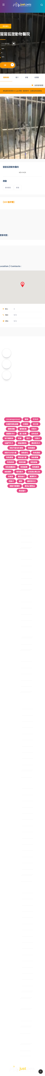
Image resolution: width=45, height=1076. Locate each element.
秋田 (10, 750)
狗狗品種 (7, 696)
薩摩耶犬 (33, 476)
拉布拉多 (34, 434)
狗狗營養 (34, 457)
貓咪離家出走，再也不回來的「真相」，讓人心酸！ (22, 385)
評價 (26, 77)
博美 (26, 419)
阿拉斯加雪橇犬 (15, 866)
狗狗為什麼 (22, 457)
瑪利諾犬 (19, 472)
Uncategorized (13, 419)
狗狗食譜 (10, 684)
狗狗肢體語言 (10, 467)
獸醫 (17, 188)
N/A (3, 48)
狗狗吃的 (7, 654)
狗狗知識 (22, 462)
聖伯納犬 (21, 476)
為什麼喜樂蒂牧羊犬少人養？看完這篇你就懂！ (28, 363)
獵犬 (10, 743)
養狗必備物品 (30, 486)
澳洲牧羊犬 (35, 443)
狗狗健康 (31, 448)
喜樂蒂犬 (12, 792)
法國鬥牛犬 (9, 443)
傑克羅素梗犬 (14, 896)
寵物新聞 (23, 429)
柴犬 (28, 438)
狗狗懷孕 (10, 605)
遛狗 (8, 1042)
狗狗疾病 (10, 462)
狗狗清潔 (9, 457)
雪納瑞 (11, 983)
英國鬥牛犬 (13, 971)
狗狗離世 (10, 648)
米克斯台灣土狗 (34, 472)
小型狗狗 (10, 885)
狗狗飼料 (8, 472)
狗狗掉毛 (10, 563)
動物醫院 (6, 26)
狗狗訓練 (24, 467)
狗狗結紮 (34, 462)
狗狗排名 (24, 453)
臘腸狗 (11, 964)
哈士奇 (35, 424)
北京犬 (11, 902)
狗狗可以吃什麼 (10, 453)
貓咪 (20, 481)
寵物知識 (5, 517)
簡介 (17, 77)
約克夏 (11, 958)
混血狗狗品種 (12, 995)
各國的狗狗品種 (12, 424)
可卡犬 (35, 419)
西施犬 (11, 481)
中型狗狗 (10, 701)
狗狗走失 (10, 575)
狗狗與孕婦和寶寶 (11, 1030)
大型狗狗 (10, 781)
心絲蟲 (11, 635)
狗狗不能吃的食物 (16, 448)
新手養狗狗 (9, 438)
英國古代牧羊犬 (15, 848)
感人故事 (23, 434)
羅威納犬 (12, 835)
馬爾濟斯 (12, 989)
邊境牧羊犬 (31, 481)
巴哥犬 (34, 429)
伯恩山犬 (12, 786)
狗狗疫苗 (10, 624)
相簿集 (37, 77)
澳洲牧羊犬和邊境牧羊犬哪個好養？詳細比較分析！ (28, 353)
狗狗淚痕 (36, 453)
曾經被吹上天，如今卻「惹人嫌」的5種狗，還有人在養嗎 (22, 396)
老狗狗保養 (11, 582)
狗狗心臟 (10, 599)
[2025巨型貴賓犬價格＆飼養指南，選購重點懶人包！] (6, 375)
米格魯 (10, 476)
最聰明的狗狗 (12, 1007)
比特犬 (11, 817)
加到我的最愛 (38, 85)
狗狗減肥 (10, 618)
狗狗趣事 (35, 467)
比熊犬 (37, 438)
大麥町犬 (12, 798)
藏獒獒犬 (12, 854)
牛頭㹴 (11, 737)
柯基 (19, 438)
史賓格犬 (12, 712)
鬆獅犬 (11, 768)
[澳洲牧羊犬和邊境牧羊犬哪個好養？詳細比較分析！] (6, 353)
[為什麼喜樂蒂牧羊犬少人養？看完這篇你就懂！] (6, 364)
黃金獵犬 (22, 491)
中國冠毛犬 (13, 890)
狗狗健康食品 (12, 665)
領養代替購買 (15, 486)
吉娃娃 (25, 424)
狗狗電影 (10, 545)
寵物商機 (11, 429)
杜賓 (10, 927)
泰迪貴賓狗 (22, 443)
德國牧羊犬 (10, 434)
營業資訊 (6, 77)
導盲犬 (9, 879)
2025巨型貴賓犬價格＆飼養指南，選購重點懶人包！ (28, 375)
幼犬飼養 (10, 557)
